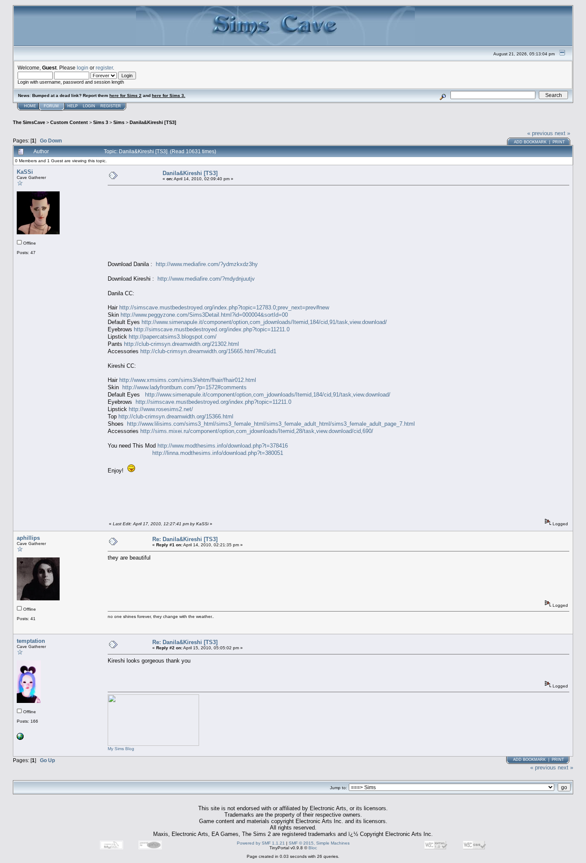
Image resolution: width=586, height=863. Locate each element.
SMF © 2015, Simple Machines (319, 843)
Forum (51, 106)
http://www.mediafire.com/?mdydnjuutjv (206, 279)
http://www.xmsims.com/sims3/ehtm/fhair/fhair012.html (187, 380)
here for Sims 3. (168, 95)
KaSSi (25, 172)
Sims (118, 122)
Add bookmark (530, 142)
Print (559, 142)
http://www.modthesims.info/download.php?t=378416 (222, 445)
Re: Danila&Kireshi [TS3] (184, 539)
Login (89, 106)
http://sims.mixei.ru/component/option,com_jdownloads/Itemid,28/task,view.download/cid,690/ (256, 431)
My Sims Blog (121, 748)
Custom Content (69, 122)
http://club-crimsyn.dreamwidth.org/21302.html (181, 344)
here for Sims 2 (125, 95)
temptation (31, 641)
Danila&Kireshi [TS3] (153, 122)
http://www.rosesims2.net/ (161, 409)
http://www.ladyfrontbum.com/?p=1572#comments (184, 387)
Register (110, 106)
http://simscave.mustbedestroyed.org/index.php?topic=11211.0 (212, 329)
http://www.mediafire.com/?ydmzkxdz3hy (207, 264)
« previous (540, 133)
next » (562, 133)
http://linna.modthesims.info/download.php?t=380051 (217, 453)
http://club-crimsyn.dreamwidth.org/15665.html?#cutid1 (208, 351)
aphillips (28, 538)
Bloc (312, 847)
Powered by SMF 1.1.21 (261, 843)
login (82, 67)
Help (72, 106)
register (104, 67)
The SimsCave (29, 122)
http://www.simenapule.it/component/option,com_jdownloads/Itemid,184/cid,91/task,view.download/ (264, 322)
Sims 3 (100, 122)
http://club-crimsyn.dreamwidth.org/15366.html (175, 416)
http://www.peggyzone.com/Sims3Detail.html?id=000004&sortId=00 (204, 315)
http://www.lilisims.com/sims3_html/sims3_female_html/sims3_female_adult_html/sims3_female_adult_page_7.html (271, 424)
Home (30, 106)
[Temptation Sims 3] (20, 738)
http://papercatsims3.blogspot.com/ (173, 336)
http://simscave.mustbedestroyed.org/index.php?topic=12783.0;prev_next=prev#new (224, 307)
